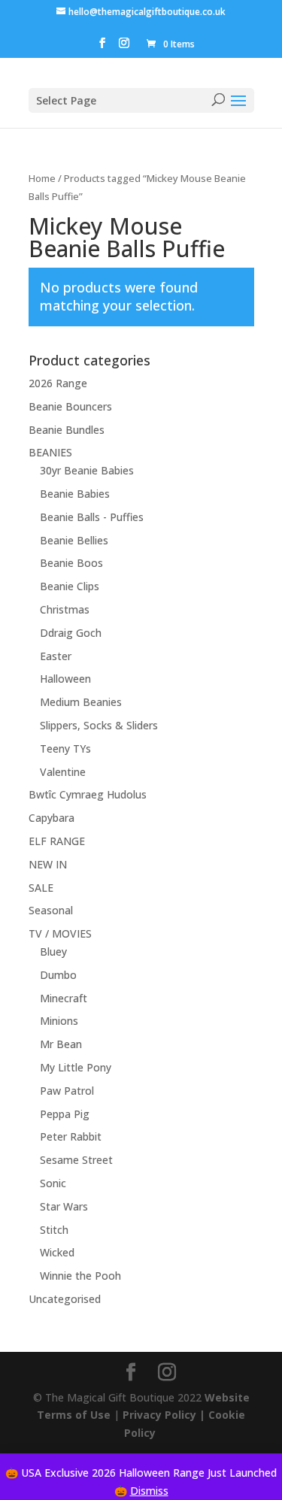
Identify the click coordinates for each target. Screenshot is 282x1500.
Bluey (53, 951)
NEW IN (48, 864)
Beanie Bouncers (70, 406)
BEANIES (50, 452)
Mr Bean (61, 1044)
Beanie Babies (75, 493)
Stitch (54, 1230)
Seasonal (51, 910)
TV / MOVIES (60, 933)
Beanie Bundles (67, 430)
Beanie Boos (71, 563)
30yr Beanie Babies (87, 470)
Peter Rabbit (71, 1136)
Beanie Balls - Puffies (92, 517)
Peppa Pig (64, 1114)
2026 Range (58, 383)
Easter (55, 656)
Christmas (64, 609)
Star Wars (64, 1206)
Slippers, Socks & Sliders (99, 725)
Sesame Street (76, 1160)
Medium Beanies (81, 702)
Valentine (63, 772)
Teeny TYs (65, 748)
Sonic (53, 1183)
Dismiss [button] (149, 1490)
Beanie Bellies (74, 540)
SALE (41, 887)
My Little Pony (75, 1067)
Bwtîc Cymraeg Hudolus (88, 794)
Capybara (51, 818)
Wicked (57, 1252)
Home (42, 178)
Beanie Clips (69, 586)
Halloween (65, 678)
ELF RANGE (57, 841)
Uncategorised (65, 1299)
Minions (59, 1021)
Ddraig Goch (71, 633)
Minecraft (63, 998)
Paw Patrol (67, 1090)
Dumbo (58, 975)
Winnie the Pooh (80, 1275)
